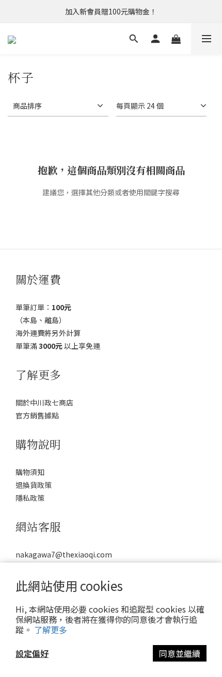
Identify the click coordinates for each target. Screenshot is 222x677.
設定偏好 (32, 653)
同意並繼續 (179, 653)
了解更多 (50, 629)
